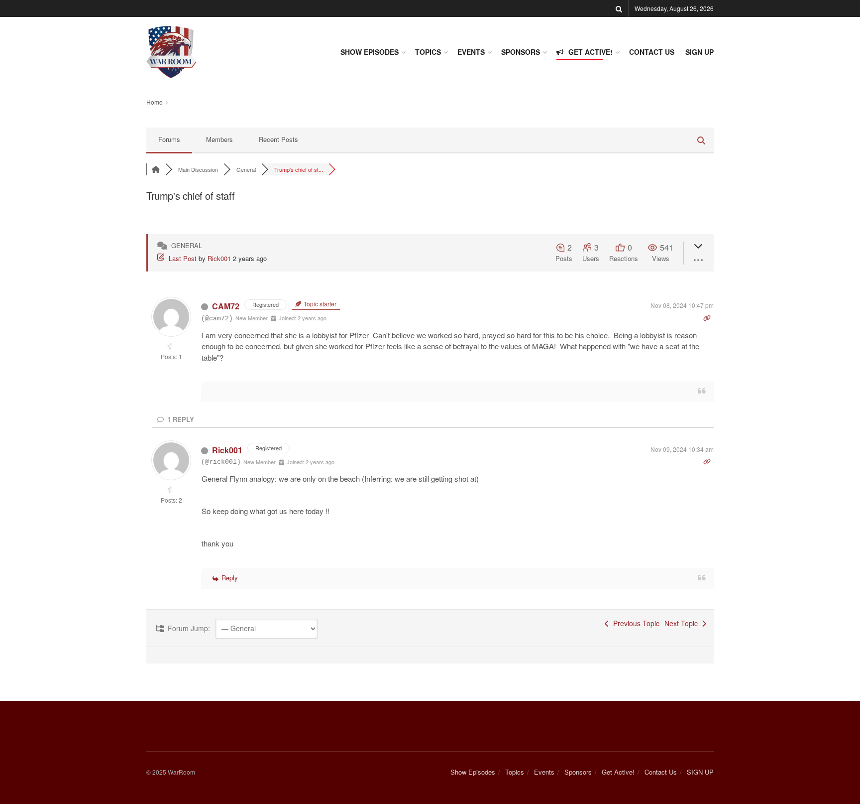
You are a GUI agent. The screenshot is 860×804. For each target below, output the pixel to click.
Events (471, 52)
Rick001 (219, 258)
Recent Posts (278, 139)
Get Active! (590, 52)
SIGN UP (699, 52)
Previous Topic (634, 623)
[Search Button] (619, 8)
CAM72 (225, 306)
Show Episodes (369, 52)
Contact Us (651, 52)
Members (219, 139)
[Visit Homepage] (171, 52)
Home (154, 102)
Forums (169, 139)
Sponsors (520, 52)
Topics (428, 52)
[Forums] (156, 169)
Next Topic (683, 623)
